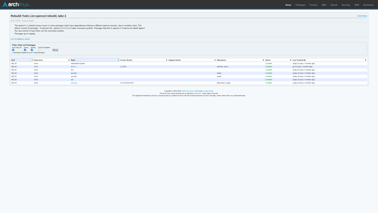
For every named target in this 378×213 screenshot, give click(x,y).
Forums (313, 5)
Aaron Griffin (194, 91)
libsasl (73, 66)
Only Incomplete (44, 47)
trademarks (197, 93)
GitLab (334, 5)
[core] (26, 47)
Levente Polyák (207, 91)
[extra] (33, 47)
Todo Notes (362, 16)
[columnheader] (22, 60)
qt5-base (74, 83)
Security (346, 5)
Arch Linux (16, 4)
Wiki (324, 5)
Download (368, 5)
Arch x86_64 (16, 47)
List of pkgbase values (20, 39)
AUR (357, 5)
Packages (300, 5)
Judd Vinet (185, 91)
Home (288, 5)
